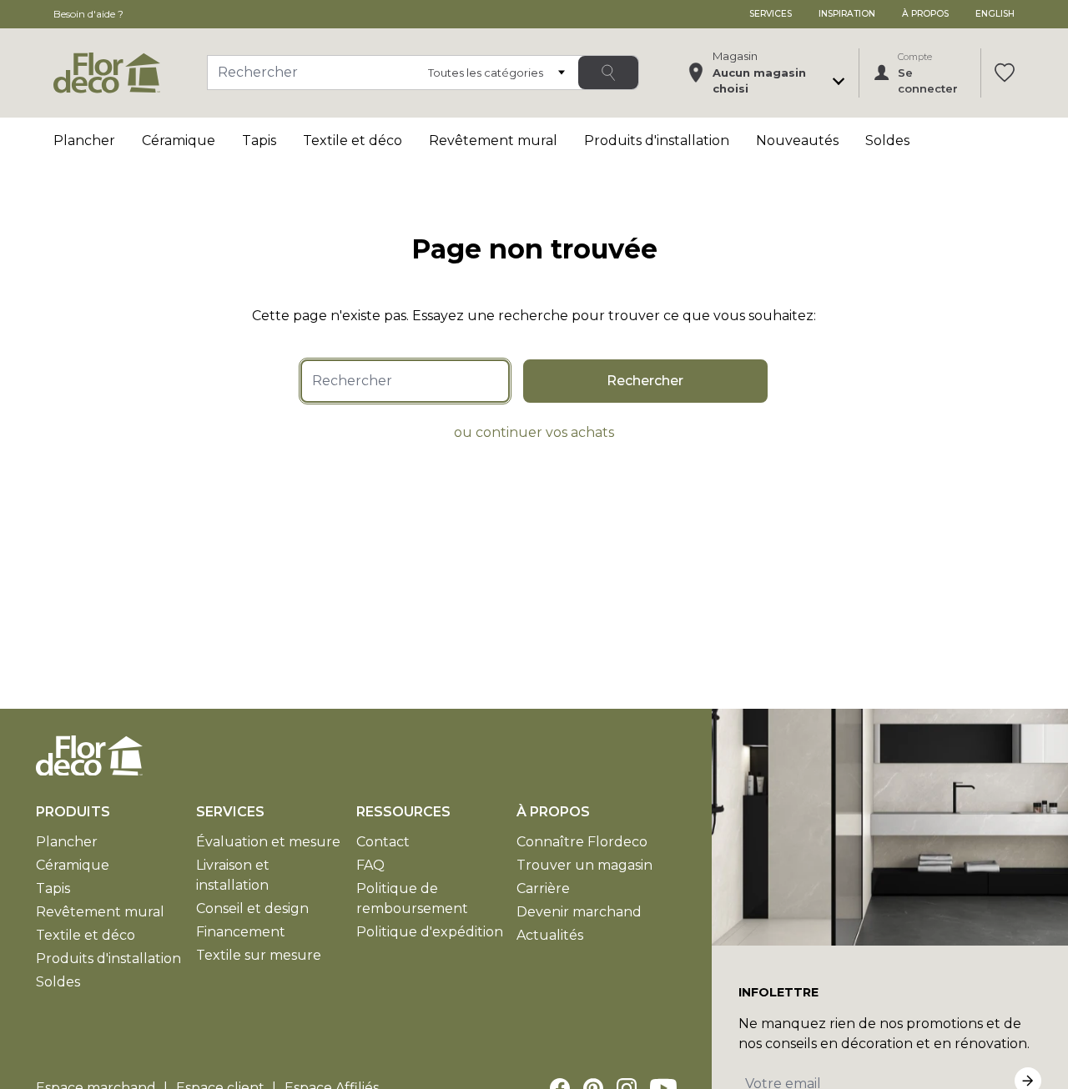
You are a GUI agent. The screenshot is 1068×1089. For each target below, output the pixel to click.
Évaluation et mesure (268, 842)
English (995, 13)
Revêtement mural (493, 140)
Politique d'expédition (429, 932)
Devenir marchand (579, 912)
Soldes (887, 140)
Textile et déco (352, 140)
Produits (73, 812)
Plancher (84, 140)
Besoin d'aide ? (88, 14)
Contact (383, 842)
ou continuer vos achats (534, 432)
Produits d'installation (656, 140)
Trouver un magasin (584, 865)
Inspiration (847, 13)
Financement (240, 932)
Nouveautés (797, 140)
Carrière (543, 888)
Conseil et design (252, 908)
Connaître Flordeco (581, 842)
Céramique (178, 140)
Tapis (259, 140)
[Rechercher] (608, 72)
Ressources (403, 812)
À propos (925, 13)
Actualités (549, 935)
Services (770, 13)
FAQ (370, 865)
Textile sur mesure (258, 955)
